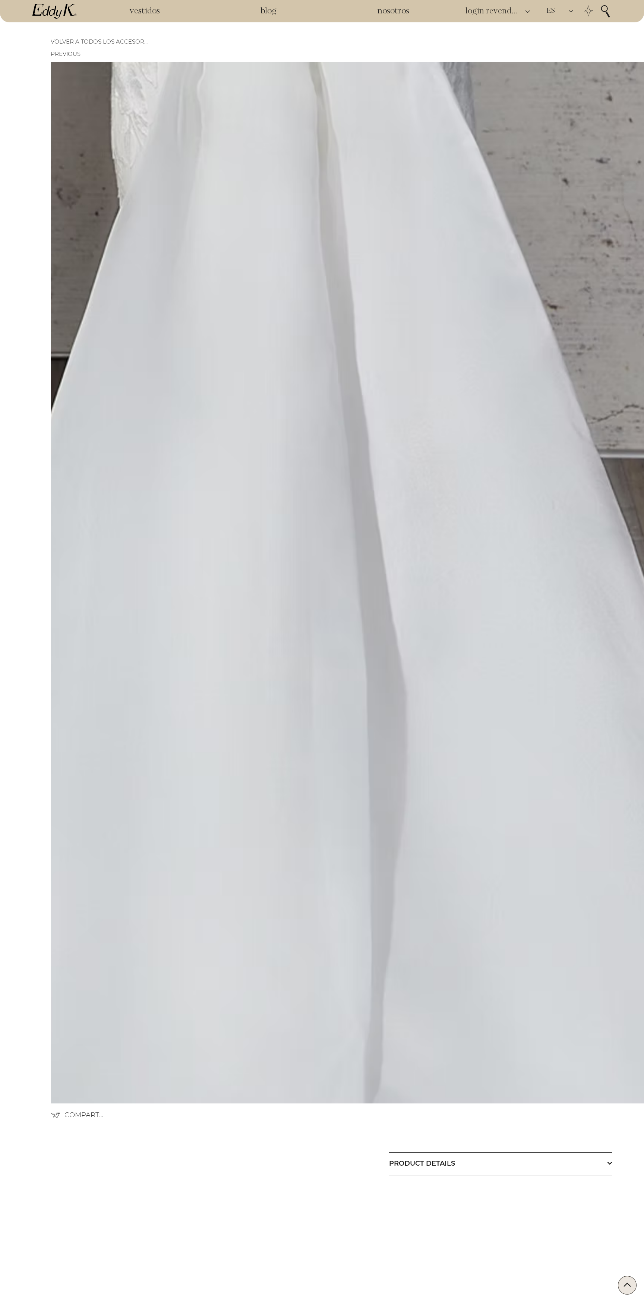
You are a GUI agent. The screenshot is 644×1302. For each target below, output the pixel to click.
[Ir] (627, 1285)
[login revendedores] (528, 11)
